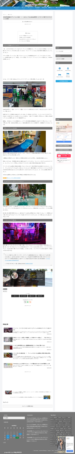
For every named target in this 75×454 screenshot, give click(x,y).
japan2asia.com (27, 281)
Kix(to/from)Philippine (43, 450)
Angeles (49, 450)
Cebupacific (57, 450)
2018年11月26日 (29, 263)
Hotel (53, 450)
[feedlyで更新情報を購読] (21, 284)
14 (20, 434)
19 (14, 435)
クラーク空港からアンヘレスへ (26, 35)
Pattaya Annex (64, 81)
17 (7, 435)
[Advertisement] (27, 27)
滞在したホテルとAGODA (25, 37)
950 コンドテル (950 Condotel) (13, 177)
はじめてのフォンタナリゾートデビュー (28, 39)
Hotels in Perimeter (64, 149)
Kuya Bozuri (21, 272)
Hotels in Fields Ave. (64, 145)
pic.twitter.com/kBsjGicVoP (13, 260)
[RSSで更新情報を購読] (23, 284)
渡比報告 (5, 291)
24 (7, 437)
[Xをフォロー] (19, 284)
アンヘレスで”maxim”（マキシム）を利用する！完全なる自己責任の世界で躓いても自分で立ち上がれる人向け (37, 420)
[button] (71, 51)
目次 (26, 33)
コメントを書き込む (27, 406)
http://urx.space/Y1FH (63, 158)
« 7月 (4, 442)
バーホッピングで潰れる (25, 40)
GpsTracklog (36, 450)
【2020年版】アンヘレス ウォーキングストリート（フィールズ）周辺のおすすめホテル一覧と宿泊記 (37, 432)
